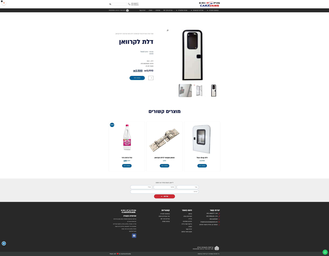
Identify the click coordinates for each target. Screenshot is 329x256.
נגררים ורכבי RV (168, 10)
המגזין (150, 10)
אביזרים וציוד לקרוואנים (140, 34)
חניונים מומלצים (187, 221)
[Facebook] (134, 236)
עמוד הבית (150, 34)
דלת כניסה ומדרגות (128, 34)
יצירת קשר (142, 10)
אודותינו (158, 10)
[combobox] (119, 4)
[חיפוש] (110, 4)
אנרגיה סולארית (182, 10)
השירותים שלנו (188, 216)
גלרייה (190, 219)
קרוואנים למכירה (213, 10)
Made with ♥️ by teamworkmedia (120, 254)
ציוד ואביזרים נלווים (164, 216)
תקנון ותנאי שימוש (186, 232)
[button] (167, 30)
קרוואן (190, 214)
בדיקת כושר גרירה (187, 224)
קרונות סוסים (166, 221)
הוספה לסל (137, 78)
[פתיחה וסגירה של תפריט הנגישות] (4, 243)
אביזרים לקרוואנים (198, 10)
